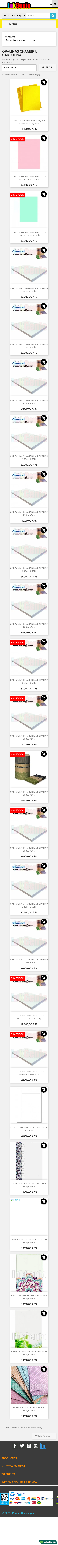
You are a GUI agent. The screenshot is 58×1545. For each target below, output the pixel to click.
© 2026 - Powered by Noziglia (18, 1513)
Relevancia (19, 67)
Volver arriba (44, 1436)
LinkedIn (43, 1446)
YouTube (29, 1446)
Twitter (22, 1446)
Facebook (15, 1446)
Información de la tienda (19, 1482)
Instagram (36, 1446)
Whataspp (49, 1541)
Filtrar (47, 67)
